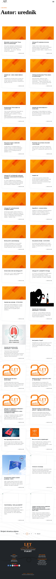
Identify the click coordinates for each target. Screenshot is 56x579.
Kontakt (24, 573)
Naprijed (38, 533)
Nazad (17, 533)
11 (31, 533)
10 (29, 533)
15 (35, 533)
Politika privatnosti (30, 573)
